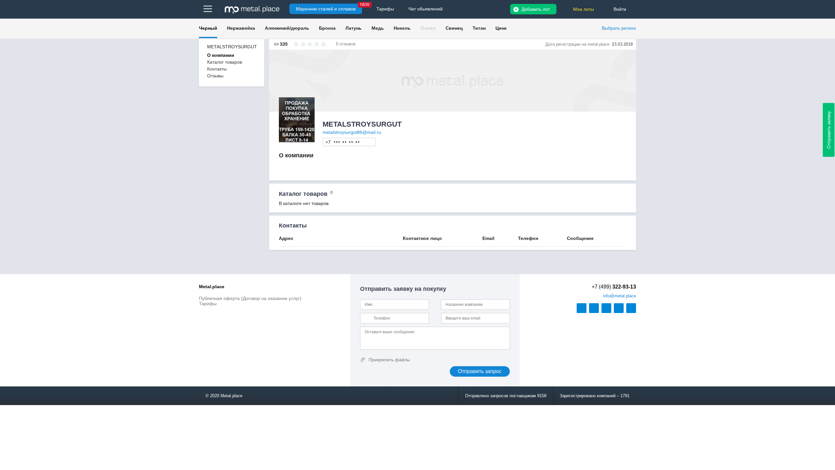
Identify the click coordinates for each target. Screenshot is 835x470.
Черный (208, 28)
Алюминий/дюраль (287, 28)
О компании (220, 55)
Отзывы (215, 75)
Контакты (217, 68)
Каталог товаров (224, 62)
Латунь (353, 28)
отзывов (348, 43)
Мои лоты (583, 9)
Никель (402, 28)
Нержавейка (241, 28)
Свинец (454, 28)
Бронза (327, 28)
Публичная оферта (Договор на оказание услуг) (250, 298)
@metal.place (619, 295)
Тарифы (208, 303)
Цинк (501, 28)
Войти (620, 9)
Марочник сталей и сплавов (326, 8)
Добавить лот (536, 9)
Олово (428, 28)
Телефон (349, 141)
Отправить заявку (828, 130)
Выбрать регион (619, 28)
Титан (479, 28)
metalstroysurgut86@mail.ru (352, 132)
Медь (378, 28)
